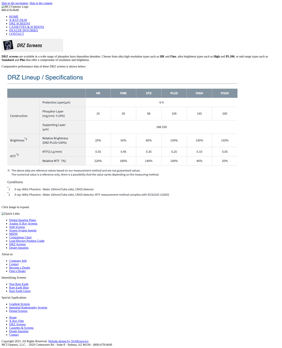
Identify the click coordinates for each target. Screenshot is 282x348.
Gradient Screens (19, 304)
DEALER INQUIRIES (23, 30)
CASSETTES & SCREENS (26, 27)
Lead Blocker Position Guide (27, 240)
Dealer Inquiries (19, 247)
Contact (14, 264)
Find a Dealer (17, 271)
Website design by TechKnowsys (68, 341)
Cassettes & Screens (21, 327)
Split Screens (17, 227)
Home (13, 317)
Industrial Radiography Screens (28, 307)
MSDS (13, 234)
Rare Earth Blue (19, 287)
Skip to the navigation (15, 3)
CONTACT (16, 33)
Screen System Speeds (22, 230)
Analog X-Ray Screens (23, 223)
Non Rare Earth (18, 284)
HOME (13, 16)
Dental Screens (18, 311)
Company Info (18, 260)
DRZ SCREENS (19, 23)
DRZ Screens (17, 244)
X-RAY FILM (18, 20)
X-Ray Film (16, 321)
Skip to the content (41, 3)
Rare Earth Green (20, 291)
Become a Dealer (19, 267)
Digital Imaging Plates (22, 220)
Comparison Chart (20, 237)
